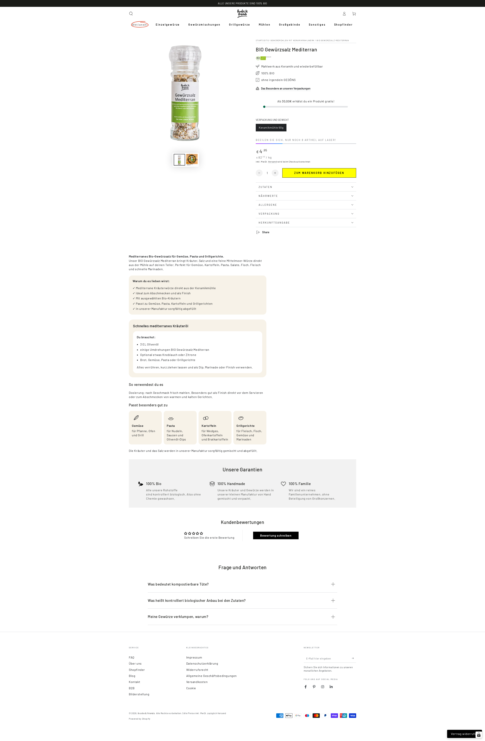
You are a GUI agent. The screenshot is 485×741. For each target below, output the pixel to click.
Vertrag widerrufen (464, 734)
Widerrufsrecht (197, 669)
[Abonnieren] (354, 658)
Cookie (191, 688)
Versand (272, 161)
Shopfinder (137, 669)
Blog (132, 675)
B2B (132, 688)
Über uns (135, 663)
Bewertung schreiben (275, 535)
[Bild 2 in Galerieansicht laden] (192, 160)
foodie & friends (146, 713)
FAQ (131, 657)
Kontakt (134, 682)
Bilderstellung (139, 694)
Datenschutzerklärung (202, 663)
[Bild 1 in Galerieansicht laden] (179, 160)
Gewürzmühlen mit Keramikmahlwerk (292, 40)
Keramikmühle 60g (271, 128)
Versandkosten (197, 682)
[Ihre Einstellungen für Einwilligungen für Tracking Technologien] (479, 735)
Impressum (194, 657)
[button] (131, 13)
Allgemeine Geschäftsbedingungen (211, 675)
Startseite (262, 40)
